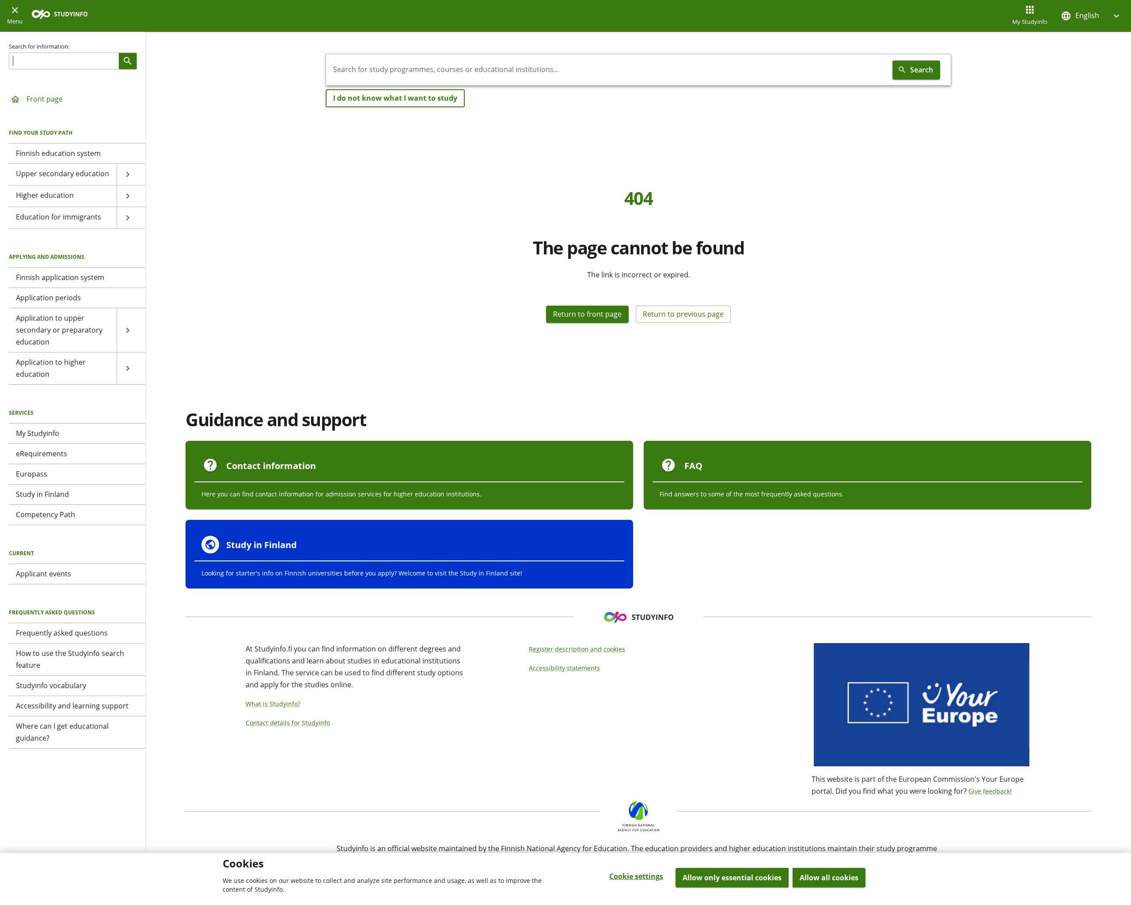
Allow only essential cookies (732, 877)
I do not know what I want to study (395, 98)
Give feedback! (990, 791)
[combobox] (607, 70)
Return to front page (587, 314)
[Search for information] (128, 61)
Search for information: (39, 46)
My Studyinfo (1030, 22)
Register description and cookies (577, 649)
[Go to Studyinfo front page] (64, 16)
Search (921, 70)
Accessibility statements (564, 668)
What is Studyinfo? (273, 704)
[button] (1091, 15)
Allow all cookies (829, 877)
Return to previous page (683, 314)
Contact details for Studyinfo (288, 723)
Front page (45, 99)
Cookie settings (636, 876)
